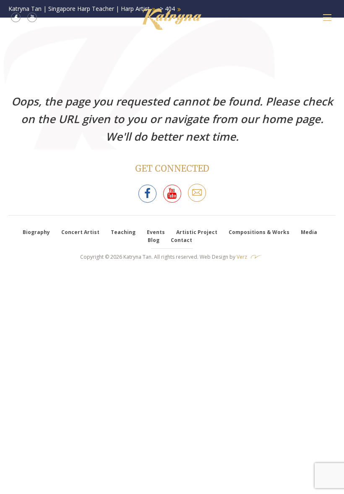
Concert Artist (80, 232)
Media (309, 232)
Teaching (123, 232)
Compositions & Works (259, 232)
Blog (153, 240)
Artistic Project (196, 232)
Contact (181, 240)
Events (156, 232)
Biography (36, 232)
